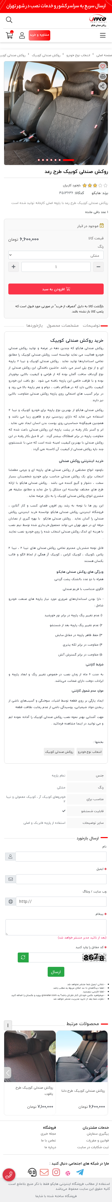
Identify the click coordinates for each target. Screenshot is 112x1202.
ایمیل (100, 868)
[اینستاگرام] (56, 1173)
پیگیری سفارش (98, 1133)
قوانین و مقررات (97, 1140)
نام (104, 846)
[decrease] (98, 267)
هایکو (96, 193)
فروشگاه (49, 1127)
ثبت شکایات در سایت (93, 1147)
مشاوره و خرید (39, 34)
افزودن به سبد (54, 289)
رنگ (101, 246)
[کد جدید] (23, 957)
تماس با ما (48, 1140)
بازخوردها (34, 325)
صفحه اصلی (104, 55)
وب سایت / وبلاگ (95, 891)
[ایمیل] (44, 1173)
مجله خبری (48, 1133)
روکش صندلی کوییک (46, 55)
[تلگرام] (79, 1173)
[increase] (13, 267)
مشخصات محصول (63, 325)
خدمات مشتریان (96, 1127)
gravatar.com (49, 995)
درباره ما (50, 1147)
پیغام (99, 913)
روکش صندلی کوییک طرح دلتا (83, 1091)
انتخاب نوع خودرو (78, 55)
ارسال (56, 971)
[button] (104, 1072)
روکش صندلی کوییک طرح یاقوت (34, 1091)
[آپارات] (68, 1173)
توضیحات (91, 325)
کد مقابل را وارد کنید (89, 947)
